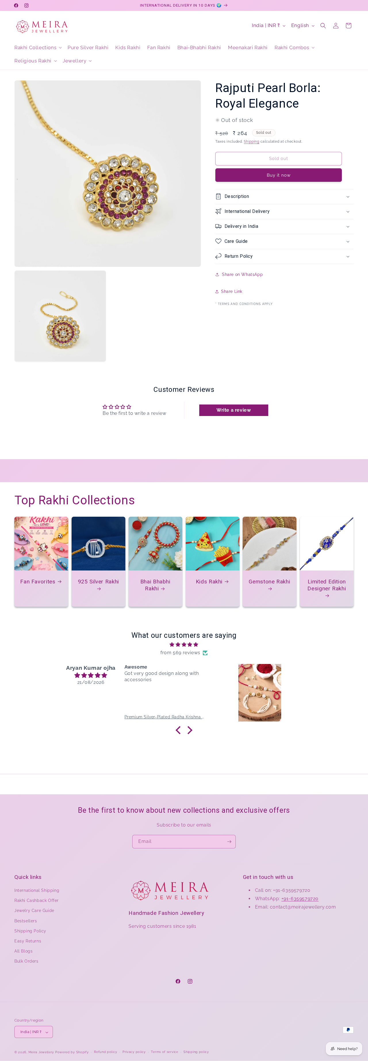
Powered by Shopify (72, 1052)
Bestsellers (25, 921)
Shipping (251, 142)
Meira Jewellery (41, 1052)
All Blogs (23, 951)
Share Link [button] (231, 291)
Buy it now (279, 175)
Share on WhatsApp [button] (242, 274)
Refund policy (105, 1052)
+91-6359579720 (300, 899)
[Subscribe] (229, 841)
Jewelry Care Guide (34, 911)
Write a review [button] (233, 410)
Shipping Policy (30, 931)
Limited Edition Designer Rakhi (326, 584)
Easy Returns (27, 941)
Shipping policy (196, 1052)
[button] (37, 47)
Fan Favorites (37, 581)
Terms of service (164, 1052)
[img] (184, 644)
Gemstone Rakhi (269, 581)
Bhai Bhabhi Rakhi (155, 584)
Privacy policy (134, 1052)
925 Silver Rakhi (98, 581)
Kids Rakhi (208, 581)
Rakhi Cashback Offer (36, 900)
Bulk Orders (26, 961)
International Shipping (36, 890)
